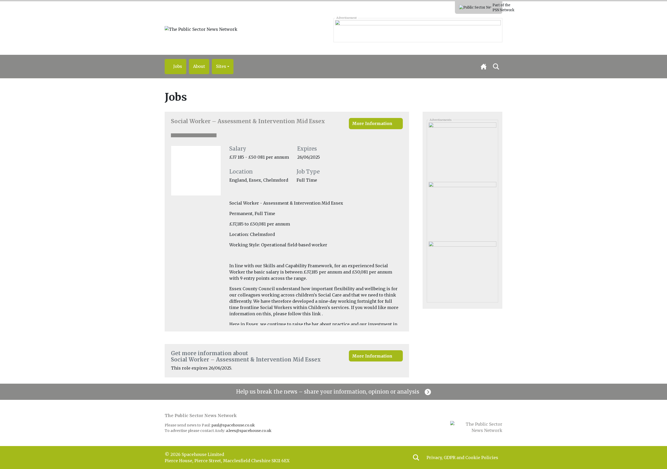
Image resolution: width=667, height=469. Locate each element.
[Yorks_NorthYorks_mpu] (462, 150)
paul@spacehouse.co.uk (233, 425)
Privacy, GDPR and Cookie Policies (462, 457)
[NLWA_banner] (418, 30)
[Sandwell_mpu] (462, 269)
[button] (222, 66)
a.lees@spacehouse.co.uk (249, 430)
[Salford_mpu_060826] (462, 209)
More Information (372, 123)
